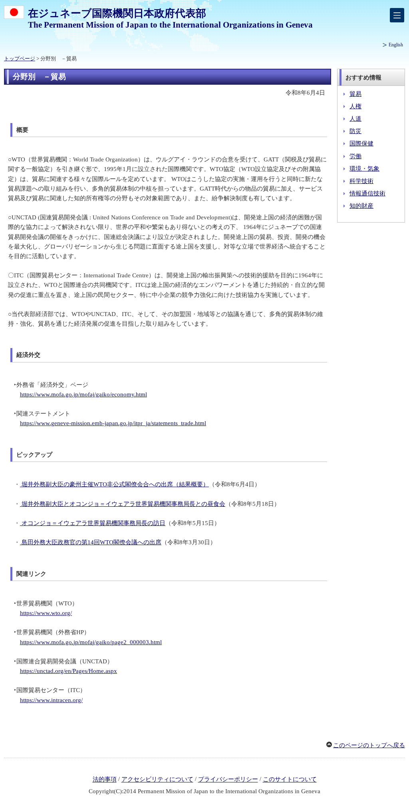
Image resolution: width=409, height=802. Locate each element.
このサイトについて (290, 779)
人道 (355, 118)
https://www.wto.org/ (46, 613)
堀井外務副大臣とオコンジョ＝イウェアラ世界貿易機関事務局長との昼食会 (122, 504)
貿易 (355, 94)
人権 (355, 106)
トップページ (19, 59)
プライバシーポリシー (228, 779)
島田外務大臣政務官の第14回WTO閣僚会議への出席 (90, 542)
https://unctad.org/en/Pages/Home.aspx (68, 671)
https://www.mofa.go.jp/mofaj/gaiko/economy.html (83, 394)
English (396, 45)
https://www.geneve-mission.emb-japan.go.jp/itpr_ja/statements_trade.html (113, 423)
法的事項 (105, 779)
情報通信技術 (367, 193)
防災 (355, 131)
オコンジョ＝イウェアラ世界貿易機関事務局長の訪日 (92, 523)
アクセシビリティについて (157, 779)
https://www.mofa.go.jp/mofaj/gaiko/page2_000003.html (91, 642)
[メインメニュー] (397, 15)
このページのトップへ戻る (369, 745)
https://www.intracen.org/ (51, 700)
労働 (355, 156)
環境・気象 (364, 168)
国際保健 (361, 143)
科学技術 (361, 181)
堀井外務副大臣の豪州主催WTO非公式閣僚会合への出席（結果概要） (114, 484)
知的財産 (361, 206)
